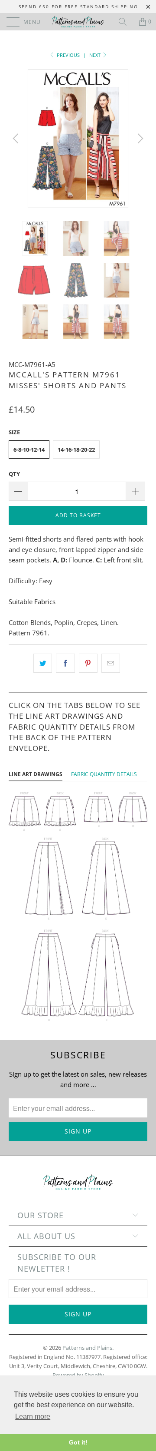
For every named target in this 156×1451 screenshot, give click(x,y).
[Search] (125, 22)
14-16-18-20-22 (76, 449)
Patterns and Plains (87, 1348)
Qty (14, 474)
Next (95, 55)
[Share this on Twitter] (42, 663)
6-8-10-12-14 (29, 449)
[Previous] (17, 138)
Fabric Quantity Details (104, 774)
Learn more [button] (32, 1416)
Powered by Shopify (78, 1375)
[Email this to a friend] (110, 663)
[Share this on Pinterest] (88, 663)
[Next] (139, 138)
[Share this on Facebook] (65, 663)
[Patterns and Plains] (78, 21)
